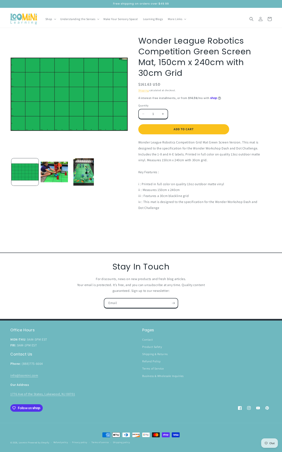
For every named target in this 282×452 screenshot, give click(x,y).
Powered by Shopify (38, 442)
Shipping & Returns (155, 354)
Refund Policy (151, 361)
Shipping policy (121, 442)
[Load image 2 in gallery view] (54, 172)
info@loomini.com (24, 375)
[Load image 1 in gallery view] (25, 172)
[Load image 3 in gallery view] (83, 172)
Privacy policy (79, 442)
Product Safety (152, 347)
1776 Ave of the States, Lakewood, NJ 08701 (42, 394)
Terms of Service (153, 368)
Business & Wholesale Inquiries (163, 376)
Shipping (143, 90)
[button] (50, 19)
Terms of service (100, 442)
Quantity (143, 105)
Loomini (23, 442)
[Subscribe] (173, 303)
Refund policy (60, 442)
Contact (147, 339)
